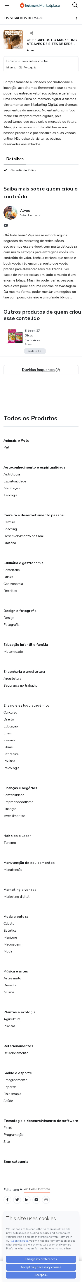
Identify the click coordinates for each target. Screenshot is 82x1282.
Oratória (9, 543)
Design (8, 617)
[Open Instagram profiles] (46, 1200)
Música (8, 992)
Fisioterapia (12, 1094)
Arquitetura (12, 678)
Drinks (8, 577)
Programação (13, 1134)
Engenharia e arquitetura (24, 671)
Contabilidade (13, 795)
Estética (9, 930)
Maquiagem (12, 944)
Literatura (11, 754)
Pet (6, 447)
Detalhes (15, 158)
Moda (7, 951)
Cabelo (8, 923)
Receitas (10, 590)
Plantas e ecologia (19, 1012)
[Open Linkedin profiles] (26, 1200)
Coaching (10, 529)
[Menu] (6, 5)
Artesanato (12, 978)
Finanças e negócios (20, 788)
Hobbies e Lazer (17, 835)
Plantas (9, 1026)
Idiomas (9, 740)
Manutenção (12, 869)
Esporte (9, 1087)
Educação (10, 726)
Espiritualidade (14, 481)
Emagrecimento (15, 1080)
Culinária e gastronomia (23, 563)
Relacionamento (15, 1053)
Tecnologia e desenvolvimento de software (40, 1120)
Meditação (11, 488)
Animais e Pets (16, 440)
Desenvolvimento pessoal (23, 536)
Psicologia (11, 768)
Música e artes (15, 971)
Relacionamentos (18, 1046)
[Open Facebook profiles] (7, 1200)
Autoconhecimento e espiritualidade (34, 467)
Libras (8, 747)
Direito (8, 719)
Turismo (9, 842)
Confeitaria (11, 570)
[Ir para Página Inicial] (40, 5)
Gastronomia (13, 583)
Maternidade (13, 651)
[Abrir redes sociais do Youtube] (5, 226)
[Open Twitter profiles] (17, 1200)
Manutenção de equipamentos (29, 862)
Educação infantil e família (25, 644)
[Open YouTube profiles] (36, 1200)
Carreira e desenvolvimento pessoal (34, 515)
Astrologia (11, 474)
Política (9, 761)
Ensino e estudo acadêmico (26, 705)
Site (6, 1141)
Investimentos (14, 815)
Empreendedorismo (18, 802)
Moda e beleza (15, 916)
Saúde (8, 1100)
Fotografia (11, 624)
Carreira (9, 522)
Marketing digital (16, 896)
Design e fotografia (20, 610)
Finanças (9, 809)
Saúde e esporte (17, 1073)
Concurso (10, 712)
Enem (7, 733)
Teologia (10, 495)
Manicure (10, 937)
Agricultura (11, 1019)
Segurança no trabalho (20, 685)
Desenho (10, 985)
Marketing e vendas (20, 889)
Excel (7, 1127)
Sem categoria (15, 1161)
